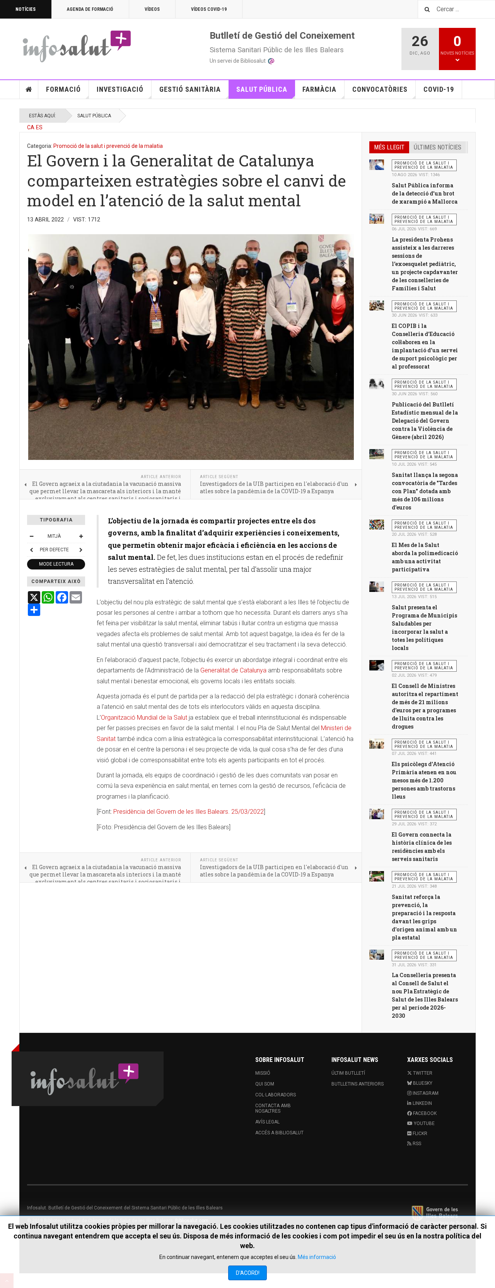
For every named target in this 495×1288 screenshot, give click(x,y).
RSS (416, 1143)
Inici (29, 89)
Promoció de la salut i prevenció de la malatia (108, 146)
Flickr (419, 1133)
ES (39, 127)
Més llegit (389, 147)
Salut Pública (261, 89)
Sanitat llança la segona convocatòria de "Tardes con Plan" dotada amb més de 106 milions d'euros (425, 491)
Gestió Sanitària (190, 89)
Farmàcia (319, 89)
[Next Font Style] (81, 549)
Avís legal (267, 1122)
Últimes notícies (437, 147)
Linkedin (421, 1103)
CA (30, 127)
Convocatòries (380, 89)
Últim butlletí (348, 1073)
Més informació (317, 1257)
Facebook (424, 1113)
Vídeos (152, 9)
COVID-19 (438, 89)
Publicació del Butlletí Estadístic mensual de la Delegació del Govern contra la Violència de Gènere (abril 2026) (425, 421)
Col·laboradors (275, 1095)
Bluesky (422, 1083)
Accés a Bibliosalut (279, 1132)
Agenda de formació (90, 9)
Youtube (424, 1123)
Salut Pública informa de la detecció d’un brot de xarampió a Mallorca (424, 193)
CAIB (439, 1215)
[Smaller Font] (31, 536)
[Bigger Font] (81, 536)
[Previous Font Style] (31, 549)
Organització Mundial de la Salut (144, 717)
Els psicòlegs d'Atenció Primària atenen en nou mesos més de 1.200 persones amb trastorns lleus (424, 780)
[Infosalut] (77, 46)
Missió (262, 1073)
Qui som (264, 1084)
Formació (63, 89)
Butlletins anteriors (357, 1084)
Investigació (120, 89)
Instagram (425, 1093)
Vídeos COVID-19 (209, 9)
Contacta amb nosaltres (273, 1108)
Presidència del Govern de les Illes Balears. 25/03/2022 (188, 811)
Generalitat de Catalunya (233, 670)
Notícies (25, 9)
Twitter (422, 1073)
